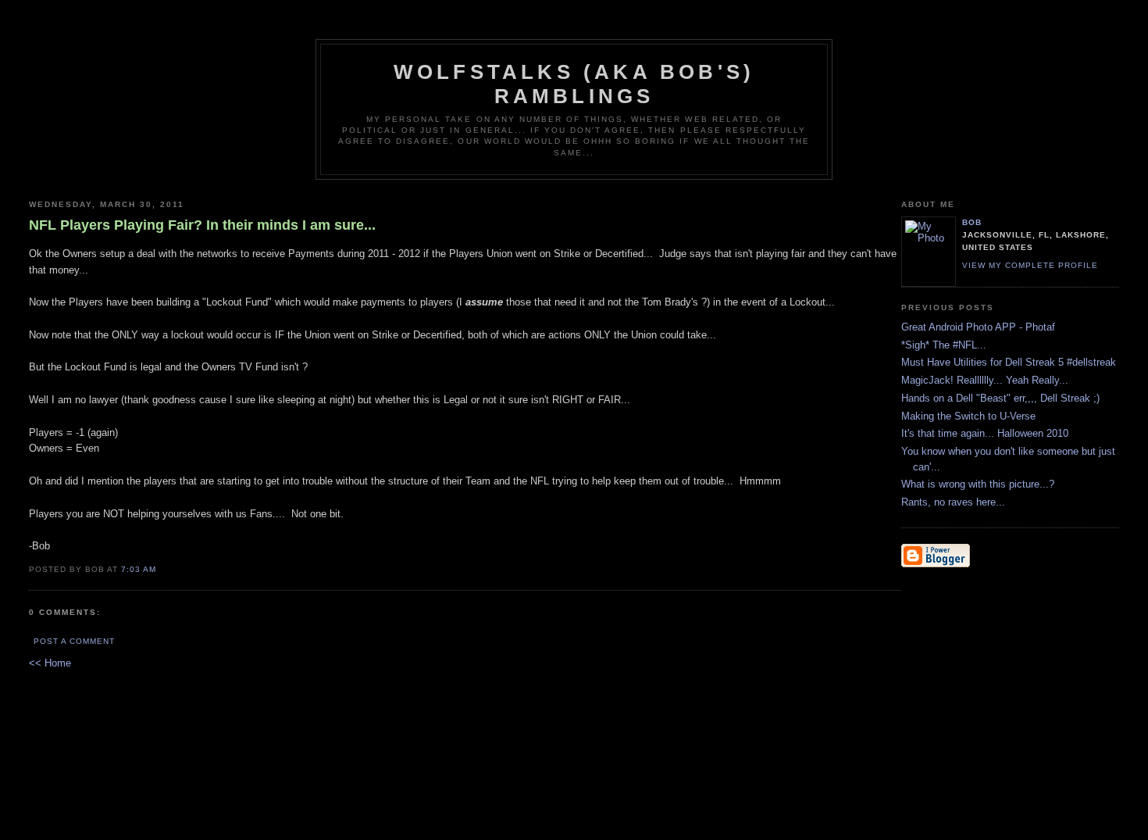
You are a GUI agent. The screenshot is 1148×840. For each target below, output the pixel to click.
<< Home (50, 663)
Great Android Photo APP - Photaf (978, 327)
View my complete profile (1030, 265)
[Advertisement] (948, 676)
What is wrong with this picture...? (977, 484)
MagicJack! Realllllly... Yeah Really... (984, 380)
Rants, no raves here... (953, 502)
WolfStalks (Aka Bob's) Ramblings (574, 84)
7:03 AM (138, 569)
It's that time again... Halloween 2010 (984, 433)
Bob (972, 222)
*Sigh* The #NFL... (943, 345)
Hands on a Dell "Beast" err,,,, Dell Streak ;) (1000, 398)
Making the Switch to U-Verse (968, 416)
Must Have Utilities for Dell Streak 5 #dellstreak (1008, 362)
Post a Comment (74, 641)
